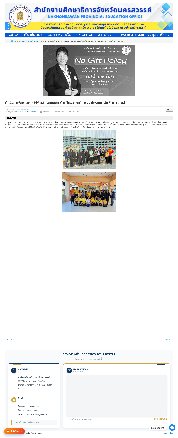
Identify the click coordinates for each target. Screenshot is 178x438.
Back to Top (168, 433)
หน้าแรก (14, 34)
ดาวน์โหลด (106, 34)
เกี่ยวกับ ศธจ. (33, 34)
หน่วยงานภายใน (59, 34)
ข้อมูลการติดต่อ (158, 34)
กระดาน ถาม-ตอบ (131, 34)
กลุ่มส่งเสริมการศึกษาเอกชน (25, 112)
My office (84, 34)
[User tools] (169, 110)
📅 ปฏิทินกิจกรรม (14, 431)
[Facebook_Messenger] (172, 434)
